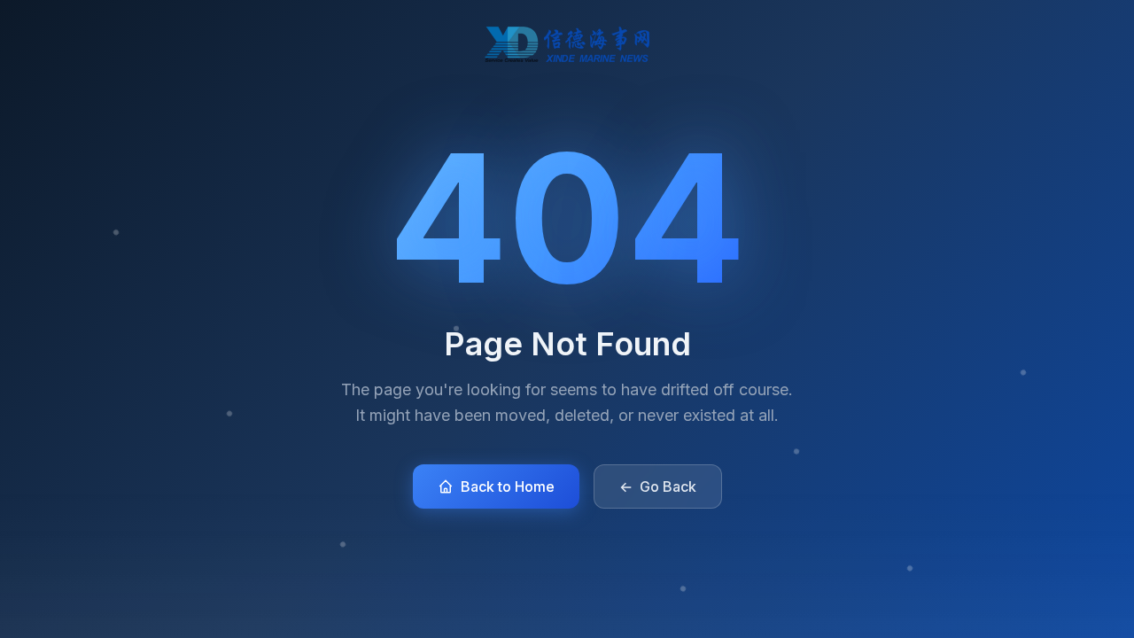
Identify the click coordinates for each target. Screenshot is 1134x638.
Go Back (657, 486)
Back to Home (508, 486)
